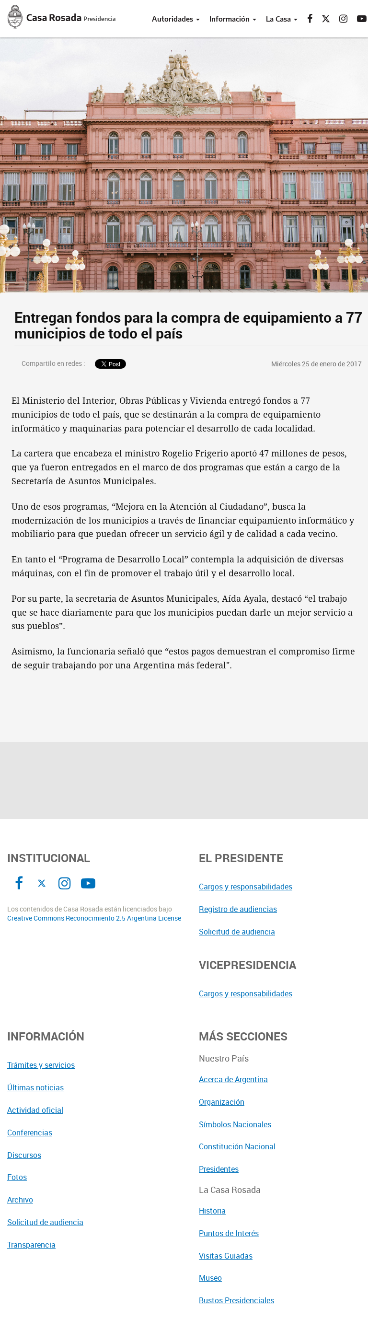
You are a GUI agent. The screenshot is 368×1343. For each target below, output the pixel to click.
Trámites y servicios (41, 1065)
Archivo (20, 1199)
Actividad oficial (35, 1110)
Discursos (24, 1155)
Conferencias (29, 1132)
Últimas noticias (35, 1087)
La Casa (279, 18)
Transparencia (31, 1244)
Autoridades (173, 18)
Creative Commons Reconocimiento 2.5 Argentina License (94, 918)
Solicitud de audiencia (45, 1222)
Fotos (17, 1177)
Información (230, 18)
